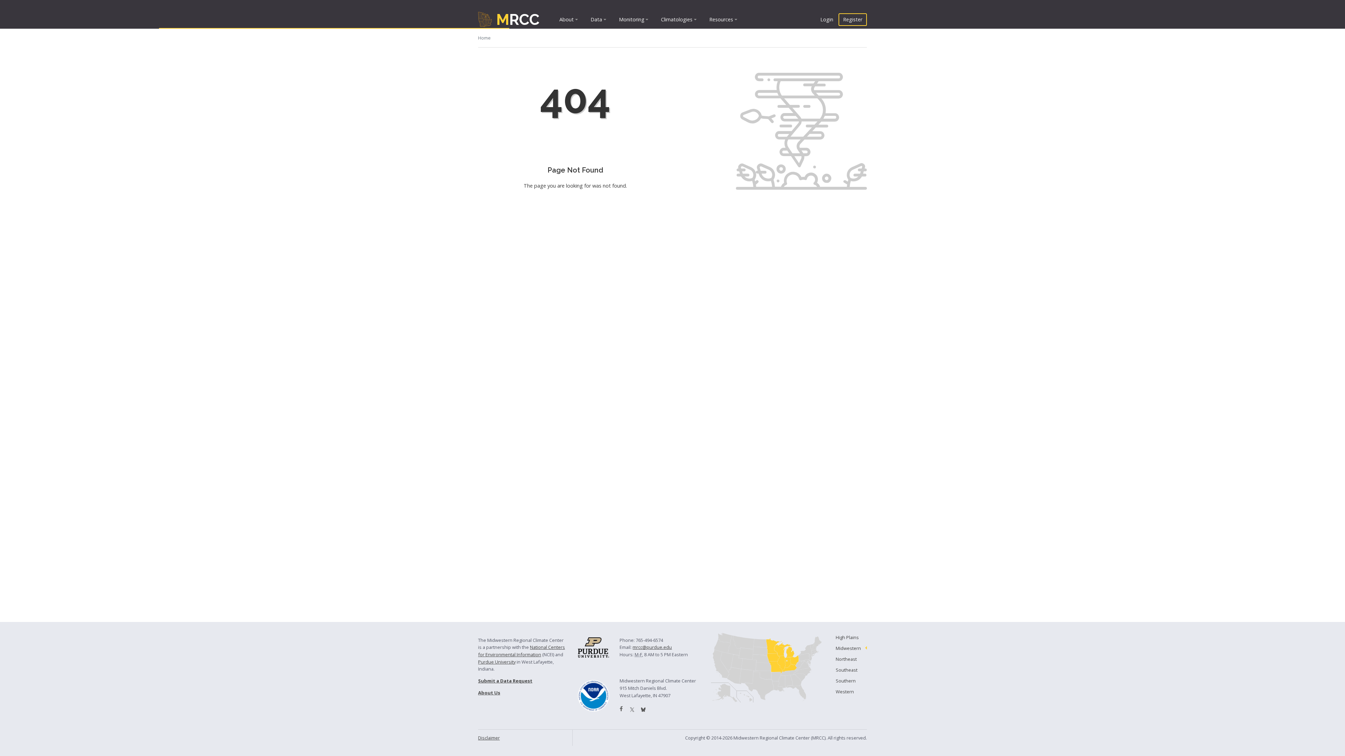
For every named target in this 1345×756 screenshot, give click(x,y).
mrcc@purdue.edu (652, 647)
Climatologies (676, 19)
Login (826, 19)
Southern (846, 681)
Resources (721, 19)
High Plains (847, 637)
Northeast (846, 659)
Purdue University (497, 662)
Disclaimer (489, 738)
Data (596, 19)
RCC (517, 19)
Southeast (846, 670)
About (566, 19)
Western (845, 691)
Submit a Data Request (505, 681)
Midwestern (848, 648)
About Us (489, 693)
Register (852, 19)
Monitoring (631, 19)
